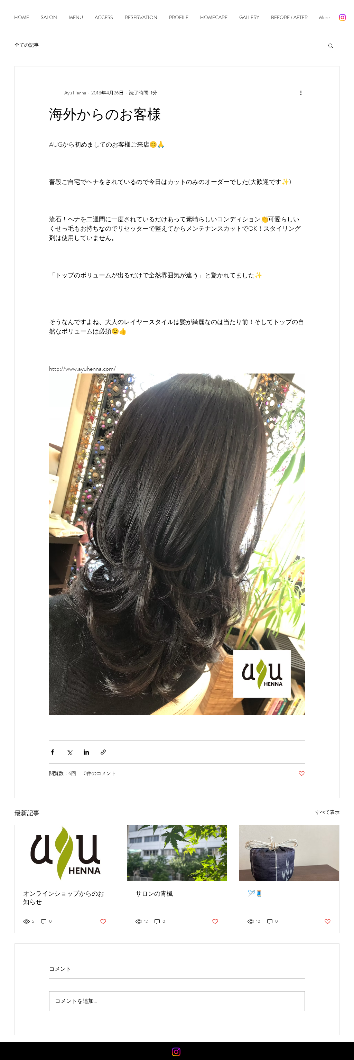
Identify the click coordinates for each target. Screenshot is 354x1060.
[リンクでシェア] (103, 752)
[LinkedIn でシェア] (86, 752)
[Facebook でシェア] (52, 752)
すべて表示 (327, 812)
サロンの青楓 (154, 893)
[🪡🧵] (289, 853)
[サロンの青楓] (177, 853)
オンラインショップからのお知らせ (63, 898)
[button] (330, 45)
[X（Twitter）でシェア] (69, 752)
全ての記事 (27, 45)
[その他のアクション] (301, 93)
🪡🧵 (255, 893)
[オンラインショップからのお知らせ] (65, 853)
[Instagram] (342, 17)
